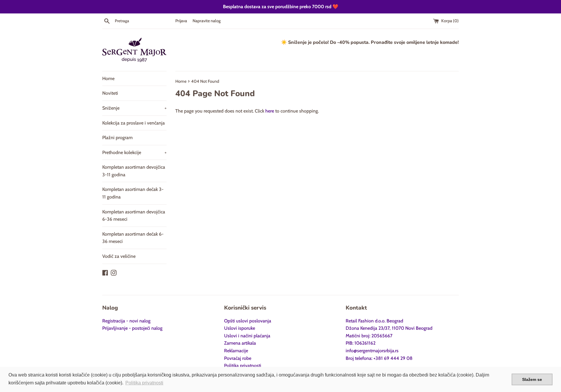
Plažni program (117, 137)
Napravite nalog (207, 20)
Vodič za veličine (119, 256)
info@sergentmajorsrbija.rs (372, 350)
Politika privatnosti (242, 365)
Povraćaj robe (237, 358)
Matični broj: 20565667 (369, 336)
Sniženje (134, 108)
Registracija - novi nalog (126, 321)
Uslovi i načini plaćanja (247, 336)
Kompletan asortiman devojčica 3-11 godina (133, 170)
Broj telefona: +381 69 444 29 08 (379, 358)
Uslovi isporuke (239, 328)
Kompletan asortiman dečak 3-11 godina (133, 193)
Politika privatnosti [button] (144, 382)
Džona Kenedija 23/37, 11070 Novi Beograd (389, 328)
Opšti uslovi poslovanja (247, 321)
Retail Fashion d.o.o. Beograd (374, 321)
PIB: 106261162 (360, 343)
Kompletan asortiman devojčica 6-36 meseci (133, 215)
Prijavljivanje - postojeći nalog (132, 328)
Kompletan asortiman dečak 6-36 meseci (133, 237)
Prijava (181, 20)
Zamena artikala (240, 343)
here (269, 111)
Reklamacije (236, 350)
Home (108, 78)
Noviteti (110, 93)
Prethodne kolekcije (134, 152)
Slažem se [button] (532, 379)
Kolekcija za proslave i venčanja (133, 123)
